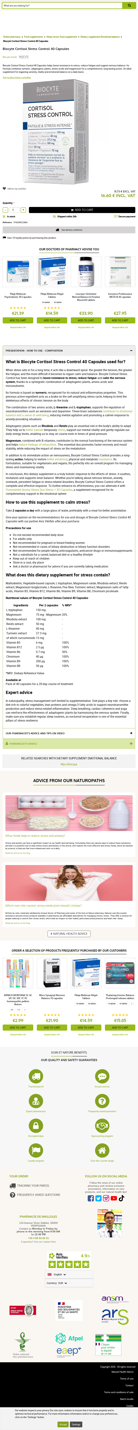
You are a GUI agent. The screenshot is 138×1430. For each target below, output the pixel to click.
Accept (63, 1424)
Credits (130, 1405)
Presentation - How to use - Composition (34, 350)
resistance (105, 459)
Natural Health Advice (70, 934)
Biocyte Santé (10, 57)
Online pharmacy (12, 36)
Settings (76, 1424)
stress (61, 430)
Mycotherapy (69, 764)
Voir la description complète (17, 77)
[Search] (129, 5)
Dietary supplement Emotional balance (100, 36)
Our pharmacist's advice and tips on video (35, 733)
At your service (102, 1086)
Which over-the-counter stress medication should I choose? (43, 906)
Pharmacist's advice (23, 744)
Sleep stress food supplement (61, 36)
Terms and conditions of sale (119, 1392)
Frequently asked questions (102, 1111)
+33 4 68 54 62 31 (38, 1238)
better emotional (57, 459)
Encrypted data (35, 1136)
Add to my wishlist (16, 188)
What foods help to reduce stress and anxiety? (35, 836)
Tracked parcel (35, 1086)
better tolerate (34, 430)
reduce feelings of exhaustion (37, 445)
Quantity (8, 203)
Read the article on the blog (17, 853)
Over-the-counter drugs (102, 1160)
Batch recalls (127, 1399)
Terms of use (127, 1378)
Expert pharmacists (36, 1111)
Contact (130, 1385)
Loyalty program (36, 1160)
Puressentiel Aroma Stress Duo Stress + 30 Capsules (39, 490)
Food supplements (33, 36)
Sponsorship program (102, 1136)
